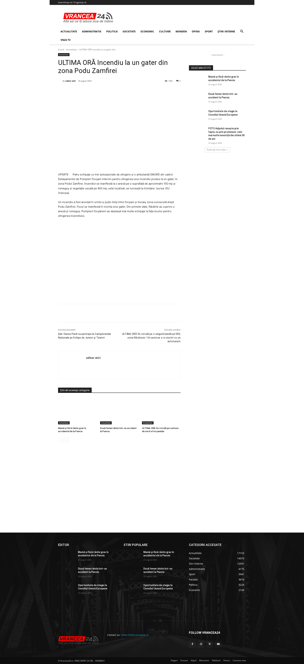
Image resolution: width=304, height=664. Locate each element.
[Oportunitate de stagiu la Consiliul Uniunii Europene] (197, 116)
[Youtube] (218, 644)
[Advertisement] (119, 262)
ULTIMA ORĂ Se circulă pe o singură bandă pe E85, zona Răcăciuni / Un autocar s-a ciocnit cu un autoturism (151, 337)
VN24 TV (66, 40)
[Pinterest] (100, 89)
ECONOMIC (147, 31)
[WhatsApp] (108, 89)
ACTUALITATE (69, 31)
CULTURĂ (165, 31)
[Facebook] (84, 89)
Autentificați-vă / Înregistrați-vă (72, 2)
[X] (92, 89)
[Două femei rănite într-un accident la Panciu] (119, 410)
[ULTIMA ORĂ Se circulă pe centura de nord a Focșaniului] (161, 410)
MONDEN (181, 31)
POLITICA (112, 31)
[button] (242, 31)
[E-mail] (116, 89)
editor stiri (70, 81)
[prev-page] (60, 440)
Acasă (61, 49)
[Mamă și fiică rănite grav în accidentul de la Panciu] (77, 410)
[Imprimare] (124, 89)
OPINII (196, 31)
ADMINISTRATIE (91, 31)
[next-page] (66, 440)
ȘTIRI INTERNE (226, 31)
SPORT (209, 31)
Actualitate (71, 49)
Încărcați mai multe (216, 149)
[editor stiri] (60, 81)
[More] (133, 312)
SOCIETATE (129, 31)
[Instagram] (201, 644)
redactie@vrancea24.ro (134, 635)
